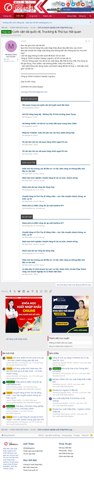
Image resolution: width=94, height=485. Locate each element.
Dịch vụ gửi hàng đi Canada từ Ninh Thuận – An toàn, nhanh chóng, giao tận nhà (25, 418)
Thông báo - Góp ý (65, 450)
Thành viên (47, 16)
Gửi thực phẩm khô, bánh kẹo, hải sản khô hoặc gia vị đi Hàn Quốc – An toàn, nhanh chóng (24, 371)
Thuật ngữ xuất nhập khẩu (33, 451)
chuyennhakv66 (28, 108)
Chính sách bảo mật (66, 456)
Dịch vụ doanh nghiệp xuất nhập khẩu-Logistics (23, 389)
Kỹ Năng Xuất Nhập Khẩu (16, 339)
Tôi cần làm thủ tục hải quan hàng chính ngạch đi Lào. (45, 142)
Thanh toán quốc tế (30, 470)
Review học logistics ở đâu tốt (65, 390)
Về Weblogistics (29, 448)
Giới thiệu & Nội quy (66, 453)
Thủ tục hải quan (59, 365)
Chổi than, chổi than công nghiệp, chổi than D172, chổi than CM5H (25, 407)
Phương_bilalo (28, 190)
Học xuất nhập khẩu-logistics (63, 386)
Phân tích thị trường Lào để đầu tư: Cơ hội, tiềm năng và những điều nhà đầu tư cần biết (53, 169)
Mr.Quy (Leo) (7, 35)
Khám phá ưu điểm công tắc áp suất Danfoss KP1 (43, 205)
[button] (39, 16)
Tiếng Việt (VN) (8, 435)
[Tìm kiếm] (90, 16)
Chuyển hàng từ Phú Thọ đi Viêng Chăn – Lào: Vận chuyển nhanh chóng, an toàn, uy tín (54, 197)
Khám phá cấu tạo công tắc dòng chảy (38, 187)
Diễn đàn (20, 16)
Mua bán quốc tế (59, 376)
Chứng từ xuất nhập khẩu (32, 464)
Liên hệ (41, 435)
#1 (89, 41)
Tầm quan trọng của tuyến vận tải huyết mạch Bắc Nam (45, 105)
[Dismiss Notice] (90, 22)
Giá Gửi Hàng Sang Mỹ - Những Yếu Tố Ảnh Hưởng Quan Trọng (49, 114)
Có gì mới (33, 16)
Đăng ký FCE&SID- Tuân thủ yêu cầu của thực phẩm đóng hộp (48, 133)
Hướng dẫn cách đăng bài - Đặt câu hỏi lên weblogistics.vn (27, 22)
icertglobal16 (28, 126)
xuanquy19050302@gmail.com (34, 92)
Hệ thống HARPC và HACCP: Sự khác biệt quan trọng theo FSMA (49, 123)
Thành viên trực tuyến (59, 338)
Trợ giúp (77, 435)
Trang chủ (7, 16)
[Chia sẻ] (86, 41)
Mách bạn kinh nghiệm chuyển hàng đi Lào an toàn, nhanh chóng (50, 178)
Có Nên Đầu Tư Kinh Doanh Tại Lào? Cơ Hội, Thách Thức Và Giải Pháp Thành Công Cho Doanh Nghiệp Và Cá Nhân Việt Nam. (54, 270)
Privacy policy (67, 435)
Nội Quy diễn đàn (65, 448)
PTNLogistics (28, 117)
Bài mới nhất (8, 353)
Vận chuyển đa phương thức (16, 365)
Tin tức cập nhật (29, 454)
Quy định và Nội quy (52, 435)
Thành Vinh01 (28, 145)
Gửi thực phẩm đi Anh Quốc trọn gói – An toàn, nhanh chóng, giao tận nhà (25, 358)
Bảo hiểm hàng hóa (13, 413)
